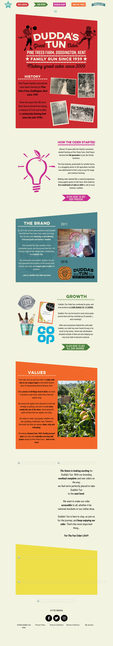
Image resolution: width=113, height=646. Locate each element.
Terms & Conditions (56, 625)
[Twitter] (56, 618)
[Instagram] (64, 618)
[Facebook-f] (48, 618)
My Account (89, 625)
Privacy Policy (40, 625)
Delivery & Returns (72, 625)
